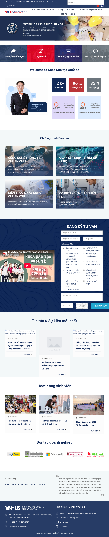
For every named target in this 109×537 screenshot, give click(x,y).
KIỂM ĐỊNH (90, 10)
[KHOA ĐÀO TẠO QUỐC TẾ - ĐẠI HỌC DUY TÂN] (16, 12)
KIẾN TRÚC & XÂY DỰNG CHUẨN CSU (29, 2)
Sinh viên (64, 14)
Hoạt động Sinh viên (68, 56)
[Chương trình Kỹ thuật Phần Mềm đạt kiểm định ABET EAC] (63, 108)
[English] (102, 6)
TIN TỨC (53, 10)
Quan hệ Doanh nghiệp (95, 56)
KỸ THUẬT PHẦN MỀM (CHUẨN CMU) (23, 167)
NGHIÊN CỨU (80, 10)
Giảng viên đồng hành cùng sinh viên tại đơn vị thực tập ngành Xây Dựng (54, 345)
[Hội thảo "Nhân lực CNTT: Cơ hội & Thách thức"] (20, 404)
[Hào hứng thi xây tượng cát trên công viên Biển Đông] (88, 404)
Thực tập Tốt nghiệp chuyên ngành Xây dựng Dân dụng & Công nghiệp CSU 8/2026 (88, 345)
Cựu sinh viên (10, 6)
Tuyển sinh (41, 56)
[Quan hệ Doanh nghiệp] (95, 52)
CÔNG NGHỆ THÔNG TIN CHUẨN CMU (24, 159)
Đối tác (46, 2)
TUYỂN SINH (70, 10)
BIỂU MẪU (98, 10)
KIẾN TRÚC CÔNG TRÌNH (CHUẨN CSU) (24, 204)
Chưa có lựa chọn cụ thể (72, 249)
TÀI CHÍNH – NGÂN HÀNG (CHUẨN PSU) (75, 172)
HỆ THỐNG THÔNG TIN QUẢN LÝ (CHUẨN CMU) (26, 169)
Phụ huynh (55, 2)
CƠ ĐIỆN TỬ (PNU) (67, 205)
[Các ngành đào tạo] (13, 52)
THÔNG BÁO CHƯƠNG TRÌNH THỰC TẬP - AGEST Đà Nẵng (19, 365)
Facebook (63, 527)
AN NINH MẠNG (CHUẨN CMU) (21, 172)
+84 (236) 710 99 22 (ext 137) (19, 522)
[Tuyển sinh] (41, 52)
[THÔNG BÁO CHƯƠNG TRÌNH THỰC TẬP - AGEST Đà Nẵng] (20, 342)
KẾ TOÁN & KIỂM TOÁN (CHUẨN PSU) (74, 169)
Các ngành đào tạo (14, 56)
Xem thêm (26, 375)
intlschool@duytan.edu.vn (18, 526)
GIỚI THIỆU (44, 10)
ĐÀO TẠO (61, 10)
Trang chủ (36, 10)
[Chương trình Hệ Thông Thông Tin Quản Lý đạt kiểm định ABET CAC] (89, 108)
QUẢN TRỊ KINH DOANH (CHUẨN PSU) (74, 167)
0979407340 (64, 522)
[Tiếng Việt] (98, 6)
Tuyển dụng (10, 2)
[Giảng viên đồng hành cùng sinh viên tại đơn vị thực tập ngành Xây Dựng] (54, 332)
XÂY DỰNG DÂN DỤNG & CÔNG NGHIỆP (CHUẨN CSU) (29, 202)
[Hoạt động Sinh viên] (68, 52)
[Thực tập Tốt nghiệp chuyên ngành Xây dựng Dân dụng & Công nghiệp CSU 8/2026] (88, 332)
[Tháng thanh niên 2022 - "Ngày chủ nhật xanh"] (54, 405)
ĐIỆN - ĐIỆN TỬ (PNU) (69, 202)
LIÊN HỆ (72, 14)
